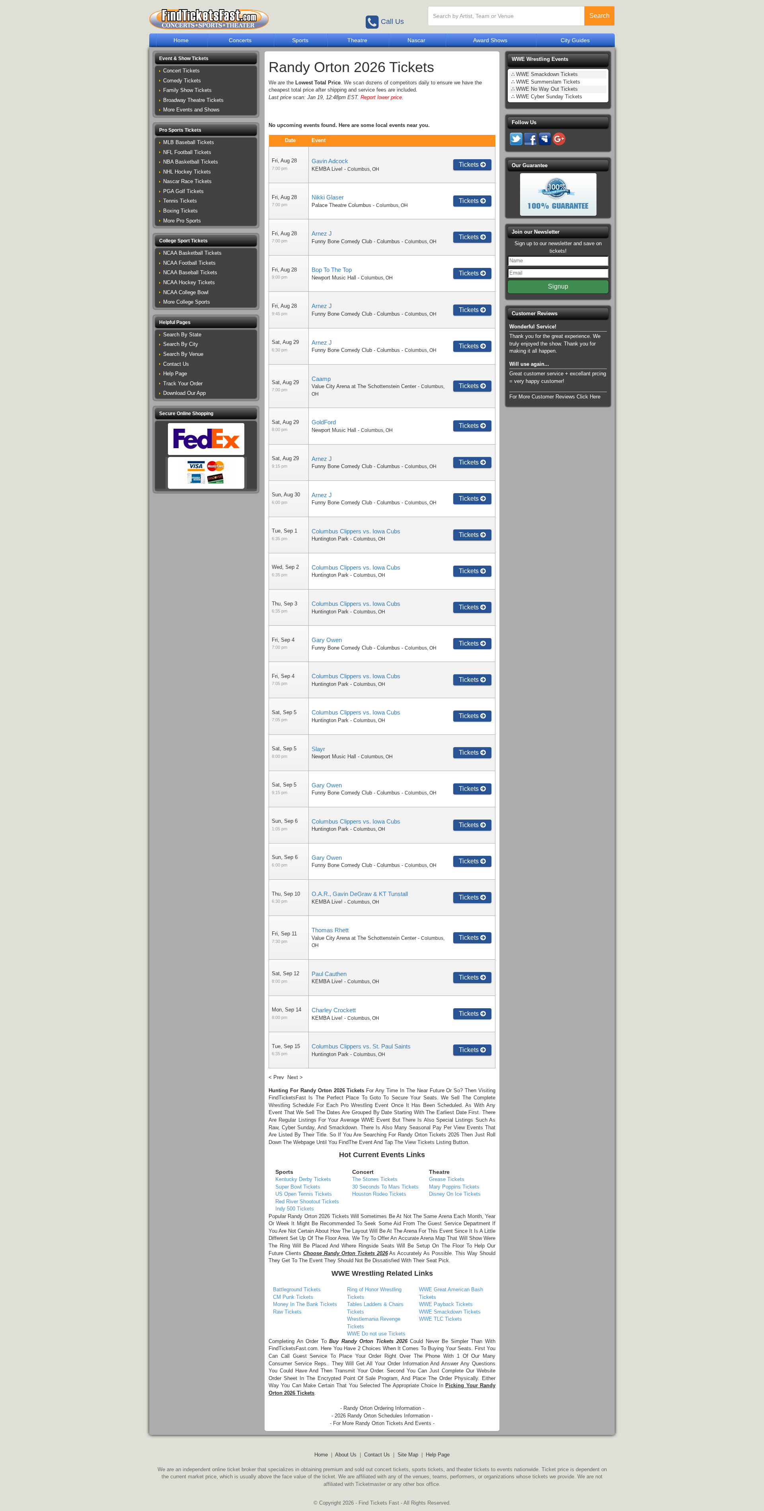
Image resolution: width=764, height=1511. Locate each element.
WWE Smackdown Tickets (450, 1312)
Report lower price (381, 97)
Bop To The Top (332, 269)
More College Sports (186, 302)
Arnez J (322, 233)
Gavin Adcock (330, 161)
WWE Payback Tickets (446, 1304)
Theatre (357, 40)
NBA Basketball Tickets (190, 162)
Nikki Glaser (328, 197)
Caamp (321, 378)
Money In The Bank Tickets (305, 1304)
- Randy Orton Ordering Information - (382, 1408)
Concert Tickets (181, 71)
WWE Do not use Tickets (376, 1334)
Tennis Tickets (180, 201)
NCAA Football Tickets (189, 263)
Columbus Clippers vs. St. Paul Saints (361, 1046)
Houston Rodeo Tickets (379, 1194)
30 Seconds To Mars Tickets (385, 1187)
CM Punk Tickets (293, 1297)
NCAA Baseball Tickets (190, 272)
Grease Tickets (446, 1179)
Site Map (408, 1455)
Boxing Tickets (180, 211)
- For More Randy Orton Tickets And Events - (382, 1423)
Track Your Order (183, 384)
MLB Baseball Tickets (188, 142)
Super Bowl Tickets (297, 1187)
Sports (300, 40)
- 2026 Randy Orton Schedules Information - (382, 1416)
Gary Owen (327, 639)
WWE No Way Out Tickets (547, 89)
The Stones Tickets (375, 1179)
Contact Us (176, 364)
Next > (295, 1077)
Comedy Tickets (182, 81)
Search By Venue (183, 354)
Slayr (318, 749)
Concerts (240, 40)
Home (181, 40)
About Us (346, 1455)
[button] (206, 58)
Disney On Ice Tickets (455, 1194)
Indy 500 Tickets (294, 1209)
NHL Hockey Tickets (187, 172)
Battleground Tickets (297, 1289)
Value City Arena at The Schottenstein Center (364, 386)
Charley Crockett (334, 1010)
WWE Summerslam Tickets (548, 82)
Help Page (175, 374)
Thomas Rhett (330, 930)
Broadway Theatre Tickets (193, 100)
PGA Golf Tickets (183, 191)
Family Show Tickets (187, 90)
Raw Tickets (287, 1312)
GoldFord (324, 422)
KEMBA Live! (327, 169)
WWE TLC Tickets (440, 1319)
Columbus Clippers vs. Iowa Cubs (356, 531)
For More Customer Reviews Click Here (554, 397)
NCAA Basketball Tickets (192, 253)
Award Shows (490, 40)
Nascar (416, 40)
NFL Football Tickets (187, 152)
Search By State (182, 335)
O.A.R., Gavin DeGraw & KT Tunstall (360, 893)
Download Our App (184, 393)
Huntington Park (330, 539)
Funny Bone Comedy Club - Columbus (356, 241)
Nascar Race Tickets (187, 181)
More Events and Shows (191, 110)
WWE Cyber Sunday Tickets (549, 97)
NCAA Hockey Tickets (189, 282)
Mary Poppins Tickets (454, 1187)
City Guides (575, 40)
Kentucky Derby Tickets (303, 1179)
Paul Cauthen (329, 973)
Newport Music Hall (334, 278)
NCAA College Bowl (186, 292)
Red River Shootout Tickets (307, 1202)
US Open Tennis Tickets (303, 1194)
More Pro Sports (182, 221)
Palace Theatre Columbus (341, 205)
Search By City (180, 344)
